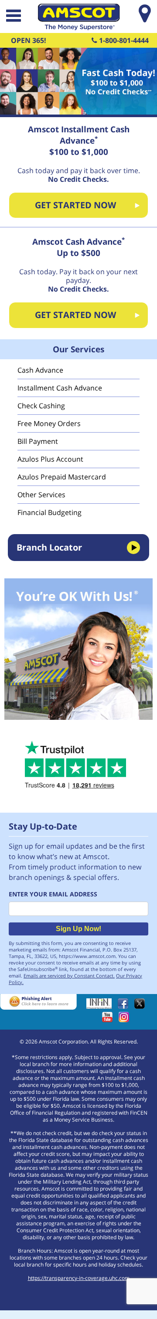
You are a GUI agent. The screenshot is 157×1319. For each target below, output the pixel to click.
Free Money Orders (49, 423)
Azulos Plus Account (50, 459)
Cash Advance (40, 370)
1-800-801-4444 (123, 40)
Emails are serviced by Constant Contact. (69, 975)
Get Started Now (75, 205)
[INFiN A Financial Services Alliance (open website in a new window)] (101, 1006)
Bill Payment (37, 441)
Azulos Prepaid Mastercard (61, 477)
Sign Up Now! (78, 928)
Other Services (41, 494)
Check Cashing (41, 405)
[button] (12, 16)
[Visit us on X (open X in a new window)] (141, 1006)
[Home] (78, 28)
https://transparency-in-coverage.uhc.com (79, 1278)
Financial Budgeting (49, 512)
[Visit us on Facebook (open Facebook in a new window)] (125, 1006)
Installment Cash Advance (59, 388)
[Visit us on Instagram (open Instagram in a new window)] (126, 1020)
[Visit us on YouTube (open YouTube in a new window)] (109, 1020)
